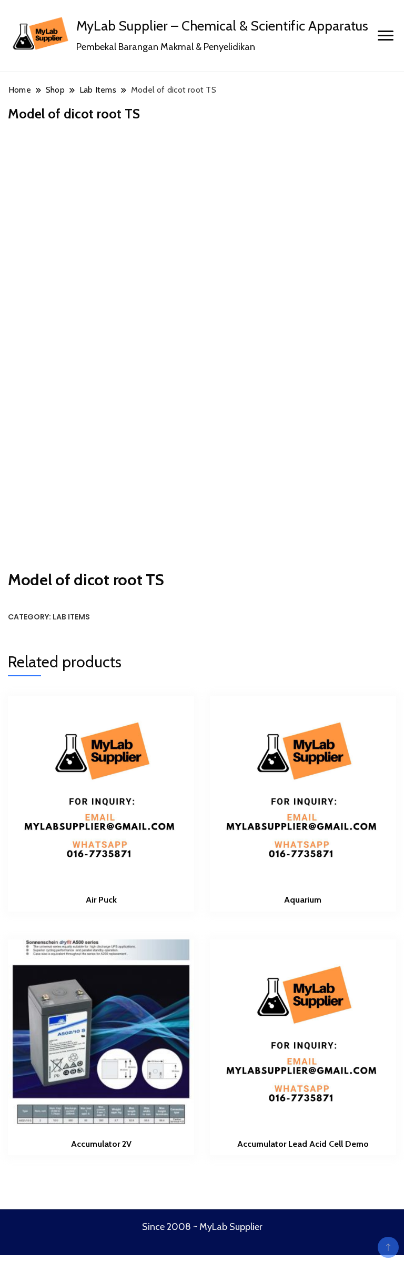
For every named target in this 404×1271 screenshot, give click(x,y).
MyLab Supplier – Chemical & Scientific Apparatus (222, 25)
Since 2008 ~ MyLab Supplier (202, 1227)
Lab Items (71, 617)
